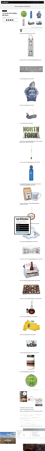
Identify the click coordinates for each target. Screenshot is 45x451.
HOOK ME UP (22, 232)
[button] (22, 222)
